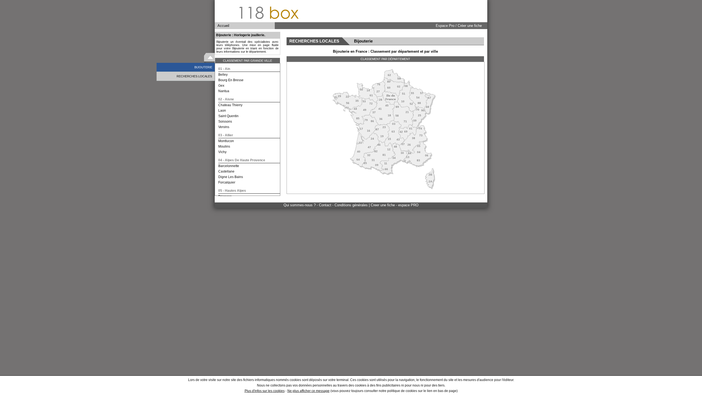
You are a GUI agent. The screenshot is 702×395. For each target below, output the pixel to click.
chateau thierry (230, 105)
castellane (226, 171)
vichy (222, 152)
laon (222, 110)
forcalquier (226, 182)
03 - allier (225, 135)
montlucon (226, 141)
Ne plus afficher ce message (308, 391)
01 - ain (224, 69)
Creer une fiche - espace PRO (394, 205)
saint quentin (228, 116)
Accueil (223, 26)
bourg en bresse (231, 80)
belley (223, 75)
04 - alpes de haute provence (241, 160)
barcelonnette (228, 166)
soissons (225, 121)
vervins (223, 127)
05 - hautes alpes (232, 191)
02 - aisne (226, 99)
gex (221, 86)
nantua (223, 91)
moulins (224, 146)
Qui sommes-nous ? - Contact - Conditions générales (326, 205)
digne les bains (230, 177)
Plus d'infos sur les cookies (265, 391)
